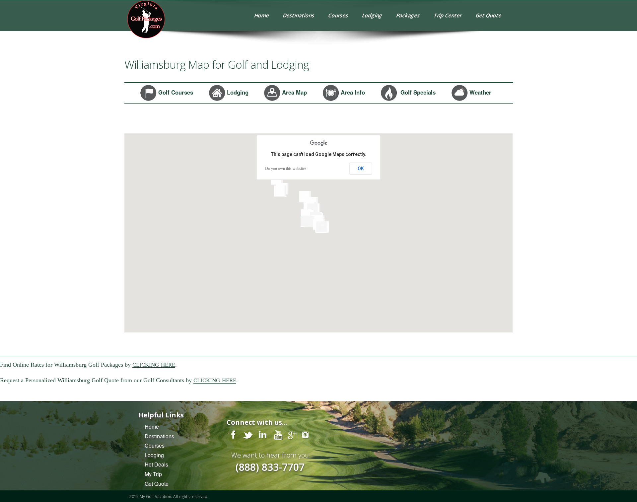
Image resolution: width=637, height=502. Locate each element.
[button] (280, 191)
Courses (338, 15)
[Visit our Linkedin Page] (263, 434)
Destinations (299, 15)
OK (361, 168)
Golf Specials (416, 92)
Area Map (293, 92)
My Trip (153, 474)
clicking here (153, 364)
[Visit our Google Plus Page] (292, 434)
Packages (408, 15)
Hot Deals (156, 464)
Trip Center (448, 15)
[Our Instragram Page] (305, 434)
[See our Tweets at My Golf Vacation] (248, 434)
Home (261, 15)
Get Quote (488, 15)
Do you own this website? (285, 168)
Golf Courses (175, 92)
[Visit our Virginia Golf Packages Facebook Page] (233, 434)
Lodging (372, 15)
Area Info (352, 92)
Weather (479, 92)
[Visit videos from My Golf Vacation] (278, 434)
